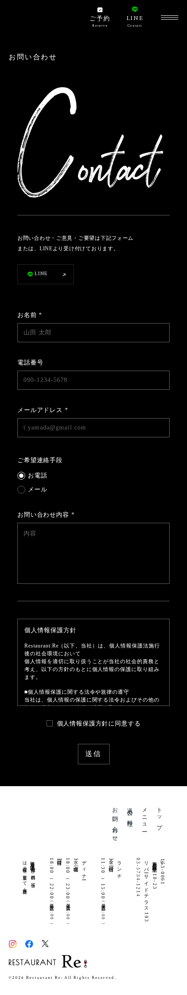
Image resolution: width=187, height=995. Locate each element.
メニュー (145, 817)
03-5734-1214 (138, 877)
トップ (159, 816)
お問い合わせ (115, 822)
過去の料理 (130, 811)
